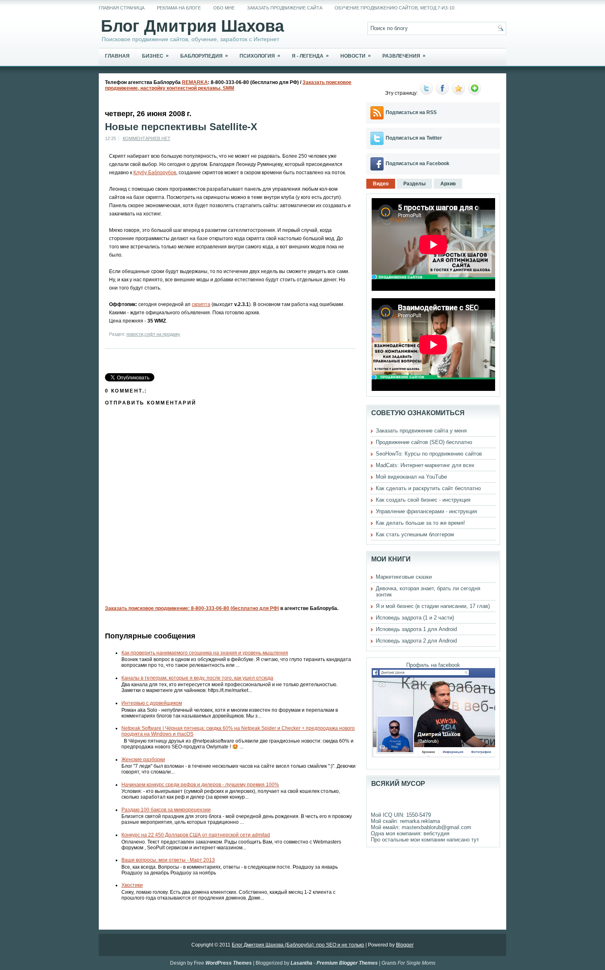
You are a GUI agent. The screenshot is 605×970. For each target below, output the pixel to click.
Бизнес (155, 56)
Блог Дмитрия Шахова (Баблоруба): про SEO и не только (298, 945)
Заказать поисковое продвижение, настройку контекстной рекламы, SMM (228, 85)
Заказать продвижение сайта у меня (421, 431)
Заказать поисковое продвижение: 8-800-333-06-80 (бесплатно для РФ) (192, 608)
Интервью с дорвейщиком (151, 703)
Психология (260, 56)
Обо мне (224, 7)
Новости (355, 56)
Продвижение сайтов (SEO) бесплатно (424, 442)
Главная (117, 56)
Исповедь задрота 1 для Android (416, 629)
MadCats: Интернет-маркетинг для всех (425, 465)
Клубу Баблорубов (154, 172)
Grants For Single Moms (408, 963)
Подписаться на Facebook (417, 163)
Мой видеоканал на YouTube (411, 477)
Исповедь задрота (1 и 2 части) (415, 618)
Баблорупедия (204, 56)
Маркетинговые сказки (404, 577)
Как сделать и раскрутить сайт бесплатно (428, 488)
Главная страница (121, 7)
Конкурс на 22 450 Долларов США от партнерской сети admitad (195, 835)
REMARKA (195, 82)
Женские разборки (143, 759)
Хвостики (132, 885)
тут (475, 840)
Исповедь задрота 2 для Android (416, 641)
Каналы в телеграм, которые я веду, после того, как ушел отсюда (197, 678)
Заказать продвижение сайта (284, 7)
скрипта (201, 304)
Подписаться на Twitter (414, 138)
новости (134, 334)
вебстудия (436, 833)
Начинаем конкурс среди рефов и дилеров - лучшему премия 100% (200, 785)
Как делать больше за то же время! (420, 523)
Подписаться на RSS (411, 112)
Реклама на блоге (179, 7)
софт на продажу (162, 334)
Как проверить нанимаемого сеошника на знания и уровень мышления (204, 653)
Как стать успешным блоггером (415, 534)
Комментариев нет (146, 138)
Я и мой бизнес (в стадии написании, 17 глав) (433, 606)
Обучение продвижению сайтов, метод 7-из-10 (394, 7)
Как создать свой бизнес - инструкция (423, 500)
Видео (381, 184)
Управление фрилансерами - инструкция (426, 511)
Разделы (414, 184)
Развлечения (404, 56)
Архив (448, 184)
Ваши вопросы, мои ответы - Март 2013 (168, 860)
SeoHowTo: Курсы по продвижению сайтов (429, 454)
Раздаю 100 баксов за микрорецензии (166, 810)
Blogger (405, 945)
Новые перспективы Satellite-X (181, 127)
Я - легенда (310, 56)
